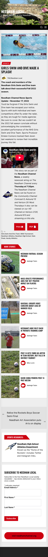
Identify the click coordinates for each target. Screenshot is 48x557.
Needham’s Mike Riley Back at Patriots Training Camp (32, 329)
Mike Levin (30, 363)
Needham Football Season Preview (32, 255)
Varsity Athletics (11, 238)
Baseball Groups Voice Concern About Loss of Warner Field (31, 306)
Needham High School (23, 236)
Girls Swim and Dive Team (10, 234)
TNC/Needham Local (14, 78)
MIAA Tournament (27, 234)
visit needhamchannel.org (24, 536)
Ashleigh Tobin (32, 261)
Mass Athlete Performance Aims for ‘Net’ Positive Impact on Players (32, 281)
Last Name (9, 507)
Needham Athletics (8, 236)
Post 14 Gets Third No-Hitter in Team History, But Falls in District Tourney (33, 355)
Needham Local (12, 11)
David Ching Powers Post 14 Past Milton (32, 379)
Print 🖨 (19, 226)
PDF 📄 (32, 226)
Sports (6, 63)
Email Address (11, 487)
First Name (9, 497)
